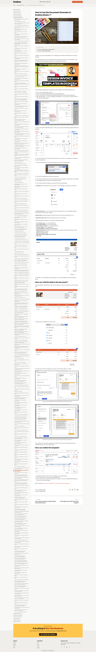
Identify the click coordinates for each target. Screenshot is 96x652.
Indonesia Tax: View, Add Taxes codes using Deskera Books (21, 344)
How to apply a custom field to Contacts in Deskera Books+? (21, 132)
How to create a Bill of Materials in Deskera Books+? (21, 393)
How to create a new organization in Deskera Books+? (21, 424)
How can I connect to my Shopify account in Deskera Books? (21, 547)
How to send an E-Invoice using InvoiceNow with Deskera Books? (21, 422)
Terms (38, 646)
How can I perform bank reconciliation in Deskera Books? (21, 224)
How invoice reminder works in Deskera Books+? (21, 500)
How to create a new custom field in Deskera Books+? (21, 122)
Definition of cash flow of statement (20, 163)
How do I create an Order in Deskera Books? (21, 41)
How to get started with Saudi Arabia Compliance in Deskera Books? (20, 605)
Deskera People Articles (17, 15)
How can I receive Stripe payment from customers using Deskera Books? (20, 229)
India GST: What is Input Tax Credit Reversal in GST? (21, 256)
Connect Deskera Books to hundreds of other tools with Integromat (20, 610)
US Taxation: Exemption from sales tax (20, 234)
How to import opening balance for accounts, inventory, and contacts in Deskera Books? (21, 84)
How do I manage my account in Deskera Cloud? (21, 428)
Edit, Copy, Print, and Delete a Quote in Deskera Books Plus (20, 30)
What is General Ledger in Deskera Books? (21, 173)
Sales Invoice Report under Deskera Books (21, 199)
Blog (38, 642)
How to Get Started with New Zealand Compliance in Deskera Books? (20, 519)
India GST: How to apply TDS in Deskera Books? (21, 578)
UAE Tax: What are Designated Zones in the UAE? (21, 360)
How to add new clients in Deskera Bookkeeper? (20, 400)
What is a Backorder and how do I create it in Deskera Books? (21, 39)
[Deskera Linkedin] (67, 647)
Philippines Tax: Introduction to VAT (20, 297)
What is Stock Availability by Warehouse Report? (20, 452)
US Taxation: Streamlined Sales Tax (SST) (21, 239)
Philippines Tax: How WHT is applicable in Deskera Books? (21, 314)
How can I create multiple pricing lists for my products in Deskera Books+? (21, 598)
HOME (41, 1)
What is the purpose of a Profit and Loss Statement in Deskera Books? (21, 160)
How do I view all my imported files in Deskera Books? (20, 148)
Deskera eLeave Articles (17, 616)
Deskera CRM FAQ (16, 9)
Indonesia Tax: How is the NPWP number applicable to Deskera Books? (21, 342)
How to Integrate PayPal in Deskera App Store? (20, 448)
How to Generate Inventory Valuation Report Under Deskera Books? (21, 468)
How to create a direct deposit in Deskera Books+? (21, 102)
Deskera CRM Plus (16, 618)
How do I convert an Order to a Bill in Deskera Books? (21, 46)
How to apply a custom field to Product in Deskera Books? (21, 129)
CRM (47, 1)
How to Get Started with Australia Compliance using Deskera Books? (20, 509)
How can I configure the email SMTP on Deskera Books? (20, 570)
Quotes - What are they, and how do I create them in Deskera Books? (21, 23)
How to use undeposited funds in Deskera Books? (21, 505)
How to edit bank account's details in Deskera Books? (20, 217)
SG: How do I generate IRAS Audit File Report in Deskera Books (21, 158)
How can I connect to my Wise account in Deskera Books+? (21, 566)
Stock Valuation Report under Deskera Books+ (20, 194)
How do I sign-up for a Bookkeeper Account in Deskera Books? (21, 396)
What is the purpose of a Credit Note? (20, 92)
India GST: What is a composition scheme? (21, 258)
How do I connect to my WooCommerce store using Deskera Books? (21, 514)
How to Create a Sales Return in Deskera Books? (21, 488)
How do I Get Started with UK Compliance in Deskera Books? (21, 554)
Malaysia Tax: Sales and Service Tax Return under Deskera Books (21, 295)
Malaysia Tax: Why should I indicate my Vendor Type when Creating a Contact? (21, 289)
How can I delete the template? (44, 50)
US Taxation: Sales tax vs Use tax (19, 238)
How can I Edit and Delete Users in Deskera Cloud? (21, 432)
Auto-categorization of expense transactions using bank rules (21, 608)
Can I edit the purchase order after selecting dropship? (21, 389)
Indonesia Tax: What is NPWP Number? (20, 340)
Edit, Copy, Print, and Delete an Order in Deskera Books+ (20, 49)
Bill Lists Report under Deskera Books (20, 203)
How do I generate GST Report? (19, 466)
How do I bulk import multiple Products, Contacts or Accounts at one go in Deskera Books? (21, 66)
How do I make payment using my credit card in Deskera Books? (21, 542)
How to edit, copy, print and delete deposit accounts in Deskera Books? (21, 106)
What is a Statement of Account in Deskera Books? (21, 196)
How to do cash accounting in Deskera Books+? (20, 549)
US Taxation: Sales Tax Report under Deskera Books (21, 243)
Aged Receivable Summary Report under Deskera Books (21, 187)
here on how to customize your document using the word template (55, 483)
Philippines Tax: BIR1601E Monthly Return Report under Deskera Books (20, 329)
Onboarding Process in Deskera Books (20, 415)
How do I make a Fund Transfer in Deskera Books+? (21, 81)
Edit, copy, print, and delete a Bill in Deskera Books (21, 56)
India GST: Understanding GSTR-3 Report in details (21, 278)
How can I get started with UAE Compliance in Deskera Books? (21, 593)
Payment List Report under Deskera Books (21, 211)
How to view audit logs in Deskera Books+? (21, 150)
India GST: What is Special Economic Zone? (21, 262)
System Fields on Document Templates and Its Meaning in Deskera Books (21, 143)
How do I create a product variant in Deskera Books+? (21, 589)
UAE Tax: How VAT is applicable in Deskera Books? (21, 366)
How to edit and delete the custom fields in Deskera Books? (21, 124)
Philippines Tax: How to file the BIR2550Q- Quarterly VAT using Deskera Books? (21, 307)
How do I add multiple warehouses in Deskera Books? (20, 378)
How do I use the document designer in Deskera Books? (20, 141)
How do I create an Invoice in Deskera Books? (20, 32)
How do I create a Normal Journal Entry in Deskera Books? (21, 79)
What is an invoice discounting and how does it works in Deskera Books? (21, 586)
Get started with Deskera (77, 1)
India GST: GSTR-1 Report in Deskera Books (21, 272)
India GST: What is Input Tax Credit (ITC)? (21, 254)
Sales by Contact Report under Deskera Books (20, 189)
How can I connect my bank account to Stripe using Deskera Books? (20, 227)
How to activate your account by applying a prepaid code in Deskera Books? (21, 584)
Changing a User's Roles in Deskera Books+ (21, 115)
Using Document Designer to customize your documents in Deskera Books (21, 146)
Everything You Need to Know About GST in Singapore (21, 152)
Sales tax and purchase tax (18, 182)
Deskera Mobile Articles (17, 613)
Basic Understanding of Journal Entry (20, 73)
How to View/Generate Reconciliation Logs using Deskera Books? (21, 478)
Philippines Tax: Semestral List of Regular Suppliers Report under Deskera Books (21, 321)
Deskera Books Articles (20, 5)
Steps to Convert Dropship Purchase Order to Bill (21, 387)
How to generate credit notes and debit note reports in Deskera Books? (21, 213)
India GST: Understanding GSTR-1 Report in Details (21, 276)
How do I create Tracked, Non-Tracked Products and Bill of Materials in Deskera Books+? (21, 61)
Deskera (45, 650)
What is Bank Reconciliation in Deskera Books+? (20, 220)
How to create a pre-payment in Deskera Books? (21, 97)
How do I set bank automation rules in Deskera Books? (20, 573)
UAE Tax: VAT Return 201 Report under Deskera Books (20, 374)
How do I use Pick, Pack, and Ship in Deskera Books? (21, 376)
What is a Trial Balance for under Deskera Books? (21, 175)
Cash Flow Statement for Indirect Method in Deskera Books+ (21, 168)
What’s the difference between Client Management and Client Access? (20, 398)
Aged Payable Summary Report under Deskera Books (20, 184)
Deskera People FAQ (17, 12)
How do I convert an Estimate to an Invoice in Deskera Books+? (21, 27)
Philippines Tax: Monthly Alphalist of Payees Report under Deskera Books (21, 324)
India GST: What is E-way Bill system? (20, 263)
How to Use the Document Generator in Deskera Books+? (21, 471)
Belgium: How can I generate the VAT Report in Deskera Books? (21, 568)
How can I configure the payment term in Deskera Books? (21, 495)
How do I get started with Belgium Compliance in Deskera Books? (19, 556)
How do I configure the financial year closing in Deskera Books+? (21, 538)
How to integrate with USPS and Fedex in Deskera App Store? (21, 459)
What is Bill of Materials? (18, 391)
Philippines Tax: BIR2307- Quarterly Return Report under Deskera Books (21, 317)
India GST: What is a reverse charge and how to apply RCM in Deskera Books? (21, 260)
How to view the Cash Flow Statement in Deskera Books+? (21, 166)
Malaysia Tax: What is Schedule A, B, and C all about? (21, 284)
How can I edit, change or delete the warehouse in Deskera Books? (20, 381)
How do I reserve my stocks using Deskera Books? (21, 600)
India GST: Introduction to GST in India (20, 245)
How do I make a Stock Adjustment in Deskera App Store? (20, 443)
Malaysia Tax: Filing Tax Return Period (20, 291)
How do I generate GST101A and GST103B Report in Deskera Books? (21, 521)
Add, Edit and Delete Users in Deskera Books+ (20, 113)
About (38, 644)
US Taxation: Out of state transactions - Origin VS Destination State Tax (20, 236)
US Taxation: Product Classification (20, 232)
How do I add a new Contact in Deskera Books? (21, 109)
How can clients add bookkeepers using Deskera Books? (21, 403)
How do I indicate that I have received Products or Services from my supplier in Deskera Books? (21, 43)
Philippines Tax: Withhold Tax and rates (20, 310)
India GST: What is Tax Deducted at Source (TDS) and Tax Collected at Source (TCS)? (21, 270)
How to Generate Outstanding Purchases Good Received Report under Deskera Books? (21, 480)
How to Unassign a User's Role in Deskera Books (21, 117)
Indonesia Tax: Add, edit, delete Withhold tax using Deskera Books (21, 356)
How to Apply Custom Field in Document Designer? (21, 473)
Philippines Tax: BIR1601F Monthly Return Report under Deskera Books (20, 332)
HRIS (49, 1)
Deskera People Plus (17, 620)
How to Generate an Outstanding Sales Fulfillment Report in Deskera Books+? (20, 483)
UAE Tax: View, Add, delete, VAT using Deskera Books (20, 364)
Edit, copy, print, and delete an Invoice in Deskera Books (21, 34)
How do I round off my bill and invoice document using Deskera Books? (20, 517)
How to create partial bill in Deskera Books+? (21, 579)
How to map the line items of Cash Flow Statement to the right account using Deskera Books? (21, 171)
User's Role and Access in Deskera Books (21, 414)
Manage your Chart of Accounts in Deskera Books (21, 72)
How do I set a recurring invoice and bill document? (20, 450)
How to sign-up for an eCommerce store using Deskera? (21, 531)
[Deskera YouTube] (69, 647)
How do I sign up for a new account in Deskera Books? (20, 410)
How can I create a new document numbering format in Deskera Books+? (20, 418)
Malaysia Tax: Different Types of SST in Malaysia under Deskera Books (20, 282)
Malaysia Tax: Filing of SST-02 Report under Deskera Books (21, 293)
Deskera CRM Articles (17, 14)
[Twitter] (64, 647)
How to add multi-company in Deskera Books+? (20, 412)
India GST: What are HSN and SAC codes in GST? (21, 249)
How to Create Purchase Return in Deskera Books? (21, 486)
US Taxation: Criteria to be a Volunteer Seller (21, 241)
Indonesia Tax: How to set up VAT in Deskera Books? (21, 350)
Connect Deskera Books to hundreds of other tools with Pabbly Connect (20, 524)
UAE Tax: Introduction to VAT (19, 358)
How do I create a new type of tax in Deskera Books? (21, 136)
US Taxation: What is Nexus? (19, 231)
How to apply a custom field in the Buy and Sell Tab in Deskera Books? (21, 127)
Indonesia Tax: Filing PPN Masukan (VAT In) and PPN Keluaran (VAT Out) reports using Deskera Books (21, 347)
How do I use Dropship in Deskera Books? (21, 385)
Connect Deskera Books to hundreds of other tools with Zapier (20, 438)
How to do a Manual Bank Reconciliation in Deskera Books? (21, 222)
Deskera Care (64, 641)
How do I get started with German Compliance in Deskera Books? (19, 551)
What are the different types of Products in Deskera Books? (21, 58)
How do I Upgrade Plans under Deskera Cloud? (20, 434)
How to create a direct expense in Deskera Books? (21, 94)
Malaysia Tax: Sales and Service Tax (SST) (21, 280)
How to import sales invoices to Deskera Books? (21, 502)
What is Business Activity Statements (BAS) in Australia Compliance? (21, 512)
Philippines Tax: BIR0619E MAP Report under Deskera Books (21, 334)
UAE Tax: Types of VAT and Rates (19, 362)
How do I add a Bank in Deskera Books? (21, 215)
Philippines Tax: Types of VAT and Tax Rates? (21, 299)
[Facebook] (62, 647)
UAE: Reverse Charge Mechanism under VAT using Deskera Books (21, 369)
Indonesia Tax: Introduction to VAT (20, 336)
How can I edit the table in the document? (46, 49)
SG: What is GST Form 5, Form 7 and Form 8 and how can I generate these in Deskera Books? (21, 155)
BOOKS (44, 1)
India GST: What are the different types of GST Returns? (21, 268)
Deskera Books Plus (16, 621)
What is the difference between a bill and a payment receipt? (21, 19)
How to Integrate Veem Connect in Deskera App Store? (21, 445)
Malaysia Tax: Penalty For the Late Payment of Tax (21, 287)
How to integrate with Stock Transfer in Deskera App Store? (20, 440)
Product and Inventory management (20, 177)
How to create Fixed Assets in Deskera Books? (20, 464)
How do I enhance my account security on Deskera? (21, 536)
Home (14, 5)
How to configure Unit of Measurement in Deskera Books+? (21, 493)
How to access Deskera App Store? (20, 436)
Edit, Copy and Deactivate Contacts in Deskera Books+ (20, 111)
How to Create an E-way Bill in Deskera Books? (20, 266)
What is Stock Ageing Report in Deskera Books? (20, 457)
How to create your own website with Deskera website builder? (20, 490)
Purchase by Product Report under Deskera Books (21, 208)
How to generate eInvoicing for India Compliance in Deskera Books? (20, 581)
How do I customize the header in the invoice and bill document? (21, 526)
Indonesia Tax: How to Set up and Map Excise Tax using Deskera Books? (20, 352)
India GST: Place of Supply (18, 251)
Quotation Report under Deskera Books (20, 198)
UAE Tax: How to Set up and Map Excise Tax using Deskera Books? (21, 371)
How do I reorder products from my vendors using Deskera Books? (21, 596)
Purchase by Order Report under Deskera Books (21, 206)
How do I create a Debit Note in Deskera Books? (21, 87)
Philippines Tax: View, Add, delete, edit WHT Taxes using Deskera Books (21, 312)
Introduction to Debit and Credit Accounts (21, 75)
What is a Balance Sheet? (18, 162)
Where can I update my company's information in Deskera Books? (20, 120)
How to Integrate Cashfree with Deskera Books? (21, 603)
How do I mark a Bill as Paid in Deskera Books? (20, 53)
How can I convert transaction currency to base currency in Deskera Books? (21, 563)
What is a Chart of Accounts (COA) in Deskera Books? (20, 69)
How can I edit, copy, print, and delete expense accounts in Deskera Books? (20, 99)
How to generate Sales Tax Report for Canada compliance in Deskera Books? (20, 561)
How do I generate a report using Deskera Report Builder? (21, 533)
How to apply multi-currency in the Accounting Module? (20, 408)
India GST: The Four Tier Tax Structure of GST (21, 247)
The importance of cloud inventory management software (20, 179)
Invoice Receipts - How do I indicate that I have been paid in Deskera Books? (21, 37)
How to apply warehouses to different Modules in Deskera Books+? (20, 383)
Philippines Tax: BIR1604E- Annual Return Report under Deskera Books (21, 319)
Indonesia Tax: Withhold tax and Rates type (21, 354)
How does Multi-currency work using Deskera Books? (20, 405)
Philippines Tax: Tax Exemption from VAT (21, 308)
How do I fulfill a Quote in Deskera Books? (21, 25)
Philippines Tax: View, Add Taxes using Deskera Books (20, 301)
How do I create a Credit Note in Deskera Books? (21, 89)
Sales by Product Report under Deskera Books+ (20, 202)
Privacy (38, 647)
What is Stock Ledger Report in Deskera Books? (20, 455)
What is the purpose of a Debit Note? (20, 91)
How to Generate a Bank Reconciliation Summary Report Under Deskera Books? (21, 475)
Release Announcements (17, 615)
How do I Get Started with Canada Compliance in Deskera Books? (20, 498)
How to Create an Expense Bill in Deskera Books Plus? (21, 462)
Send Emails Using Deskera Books (20, 419)
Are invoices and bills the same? (19, 21)
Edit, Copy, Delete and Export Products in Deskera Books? (21, 64)
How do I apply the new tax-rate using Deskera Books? (20, 139)
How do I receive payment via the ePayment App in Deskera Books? (21, 591)
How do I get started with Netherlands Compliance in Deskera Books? (20, 559)
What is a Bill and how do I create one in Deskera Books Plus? (21, 51)
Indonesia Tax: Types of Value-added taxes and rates (21, 338)
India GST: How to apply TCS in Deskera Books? (21, 575)
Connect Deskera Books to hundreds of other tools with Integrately (20, 528)
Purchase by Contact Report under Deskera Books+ (21, 192)
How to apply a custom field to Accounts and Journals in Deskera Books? (21, 134)
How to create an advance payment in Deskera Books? (20, 104)
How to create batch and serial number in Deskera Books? (21, 507)
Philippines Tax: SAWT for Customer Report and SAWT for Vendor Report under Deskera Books (21, 326)
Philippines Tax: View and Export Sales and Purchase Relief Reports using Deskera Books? (21, 303)
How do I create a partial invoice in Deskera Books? (21, 544)
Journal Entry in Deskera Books (19, 76)
